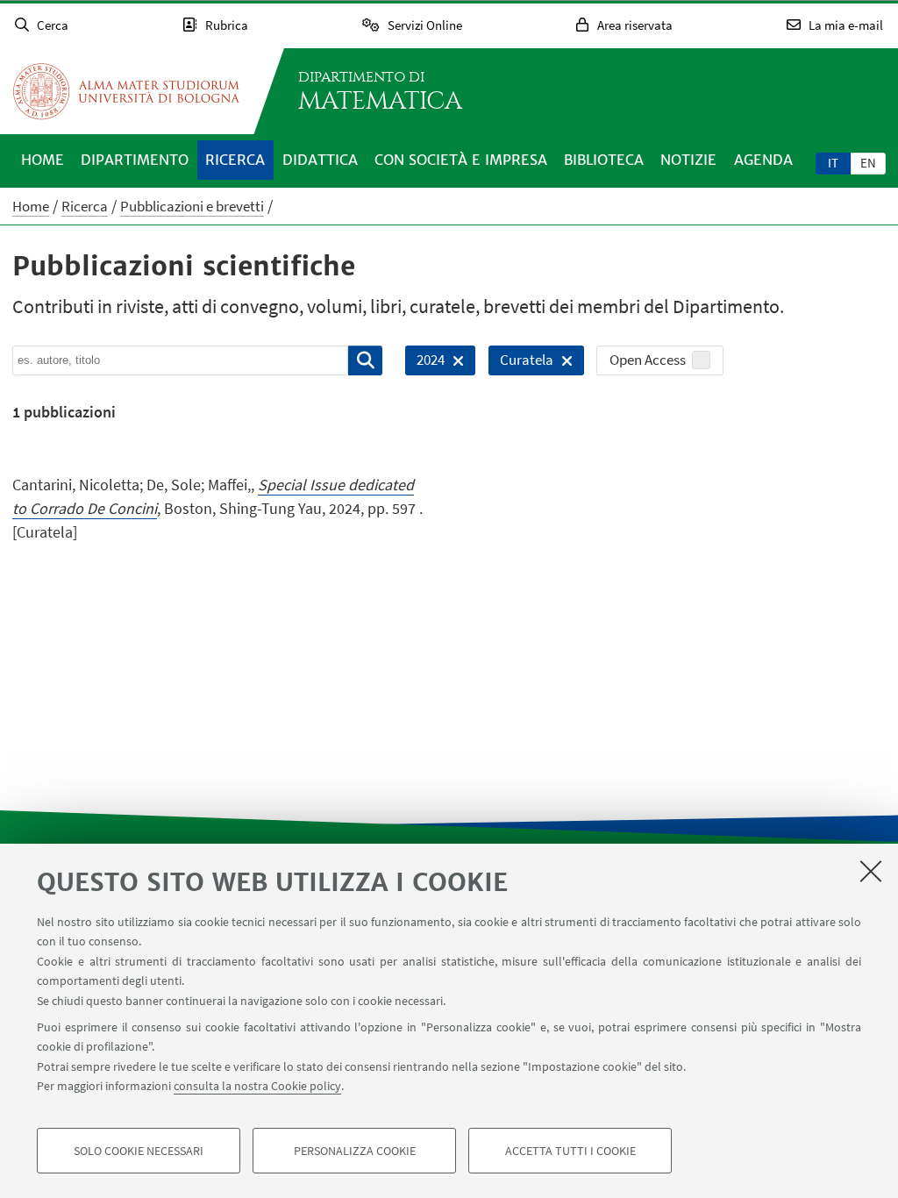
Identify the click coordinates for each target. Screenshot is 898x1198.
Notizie (688, 159)
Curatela (520, 362)
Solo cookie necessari (138, 1151)
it (833, 162)
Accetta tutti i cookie (570, 1151)
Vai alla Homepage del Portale (126, 91)
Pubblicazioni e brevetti (192, 206)
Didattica (320, 159)
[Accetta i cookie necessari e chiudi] (871, 871)
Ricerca (235, 159)
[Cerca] (365, 360)
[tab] (833, 162)
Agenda (763, 159)
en (868, 162)
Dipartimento (135, 159)
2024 (425, 362)
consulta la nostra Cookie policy (257, 1086)
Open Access (647, 359)
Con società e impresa (460, 159)
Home (42, 159)
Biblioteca (604, 159)
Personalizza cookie (355, 1151)
